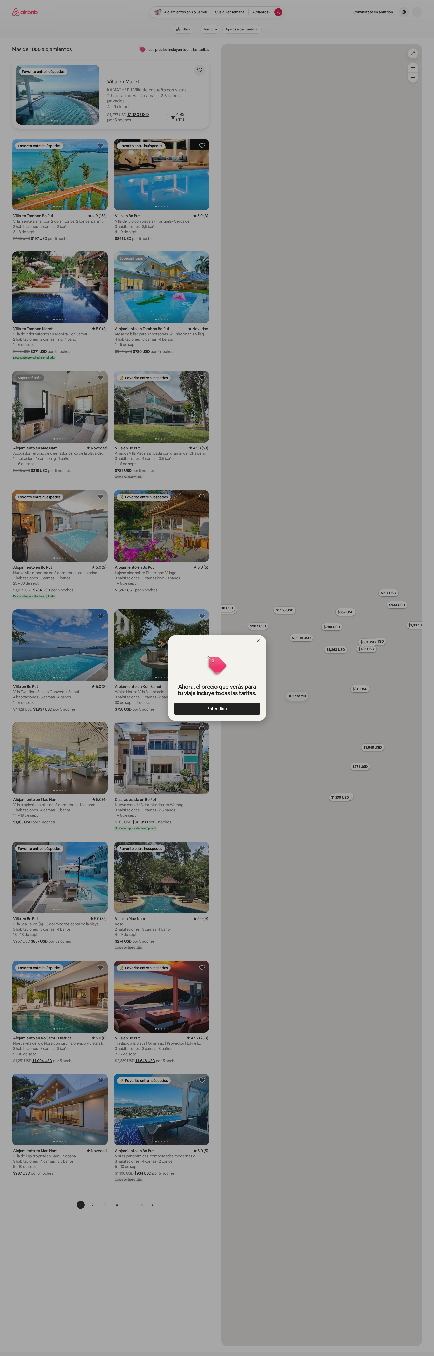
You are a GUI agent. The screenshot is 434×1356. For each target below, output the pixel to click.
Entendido (217, 708)
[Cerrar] (258, 641)
